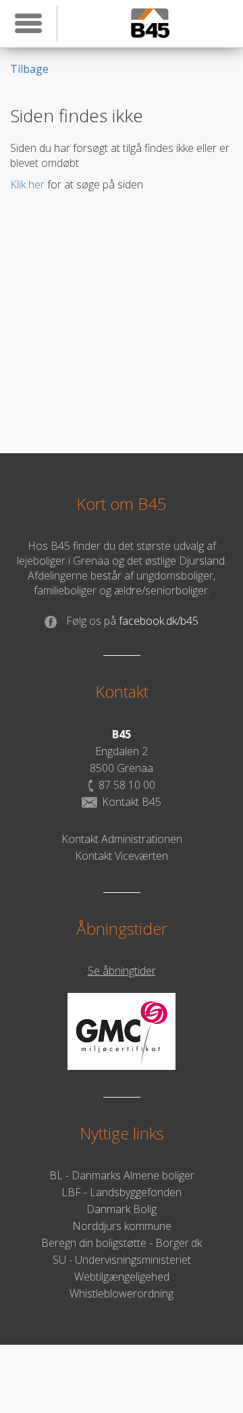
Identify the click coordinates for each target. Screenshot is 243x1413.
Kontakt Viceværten (121, 855)
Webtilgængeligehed (121, 1276)
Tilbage (29, 68)
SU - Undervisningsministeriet (122, 1259)
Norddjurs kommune (121, 1225)
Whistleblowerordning (121, 1293)
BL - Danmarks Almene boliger (121, 1175)
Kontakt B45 (131, 801)
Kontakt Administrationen (121, 838)
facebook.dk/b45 (132, 620)
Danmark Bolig (121, 1209)
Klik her (27, 184)
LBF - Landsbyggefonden (121, 1192)
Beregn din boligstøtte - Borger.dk (121, 1242)
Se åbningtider (122, 970)
